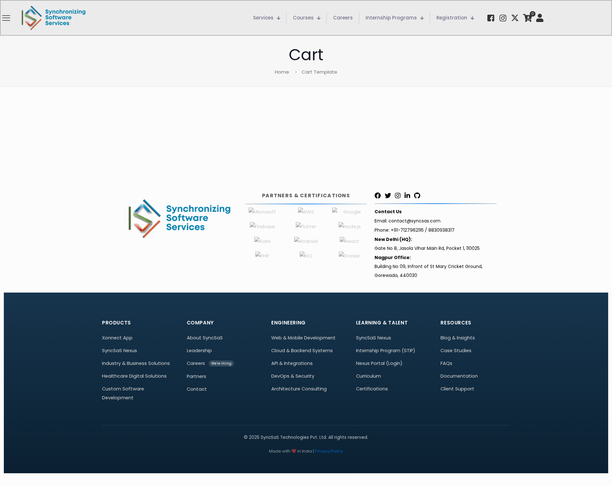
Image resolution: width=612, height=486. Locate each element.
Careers (196, 363)
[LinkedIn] (407, 195)
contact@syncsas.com (415, 221)
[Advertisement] (306, 133)
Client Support (457, 389)
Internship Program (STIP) (385, 350)
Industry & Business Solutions (136, 363)
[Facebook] (378, 195)
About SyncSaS (205, 338)
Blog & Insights (458, 338)
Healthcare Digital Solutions (134, 376)
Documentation (459, 376)
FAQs (446, 363)
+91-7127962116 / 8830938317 (423, 230)
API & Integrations (292, 363)
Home (282, 72)
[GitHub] (417, 195)
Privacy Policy (329, 451)
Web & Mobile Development (303, 338)
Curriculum (368, 376)
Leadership (199, 350)
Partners (196, 376)
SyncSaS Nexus (119, 350)
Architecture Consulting (299, 389)
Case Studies (456, 350)
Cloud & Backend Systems (302, 350)
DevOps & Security (292, 376)
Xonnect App (117, 338)
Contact (197, 389)
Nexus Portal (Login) (379, 363)
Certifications (372, 389)
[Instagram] (398, 195)
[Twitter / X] (388, 195)
